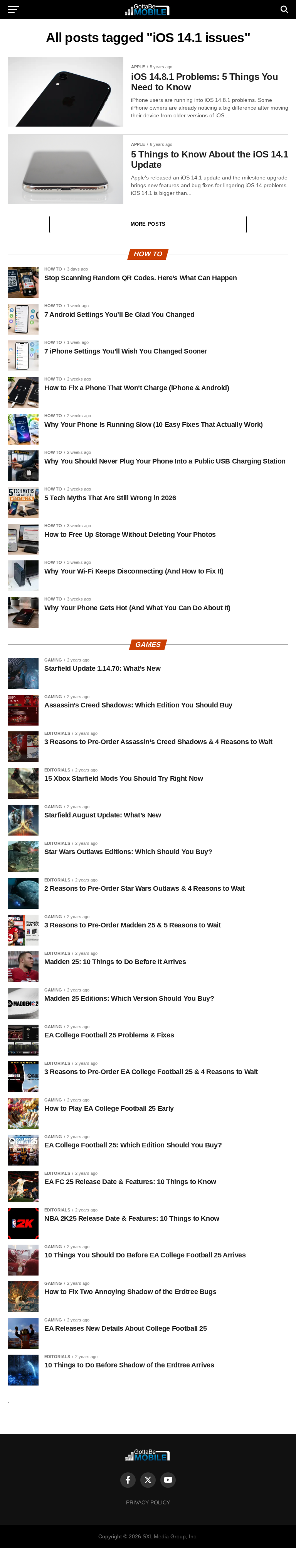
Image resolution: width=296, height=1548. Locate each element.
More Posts (148, 224)
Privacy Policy (148, 1502)
